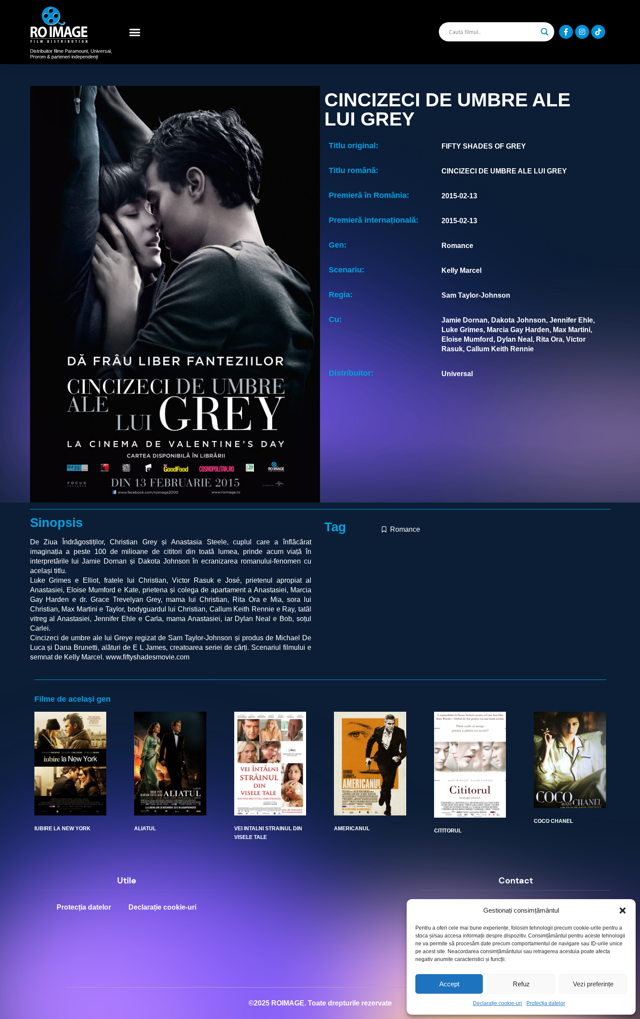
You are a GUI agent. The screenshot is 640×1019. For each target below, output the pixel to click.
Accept (449, 984)
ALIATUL (145, 828)
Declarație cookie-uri (497, 1003)
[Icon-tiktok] (598, 32)
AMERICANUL (352, 828)
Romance (405, 529)
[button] (622, 910)
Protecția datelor (545, 1003)
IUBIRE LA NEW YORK (62, 828)
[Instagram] (582, 32)
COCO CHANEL (553, 821)
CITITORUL (447, 831)
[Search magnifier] (545, 32)
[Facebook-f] (566, 32)
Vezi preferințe (593, 984)
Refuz (521, 984)
